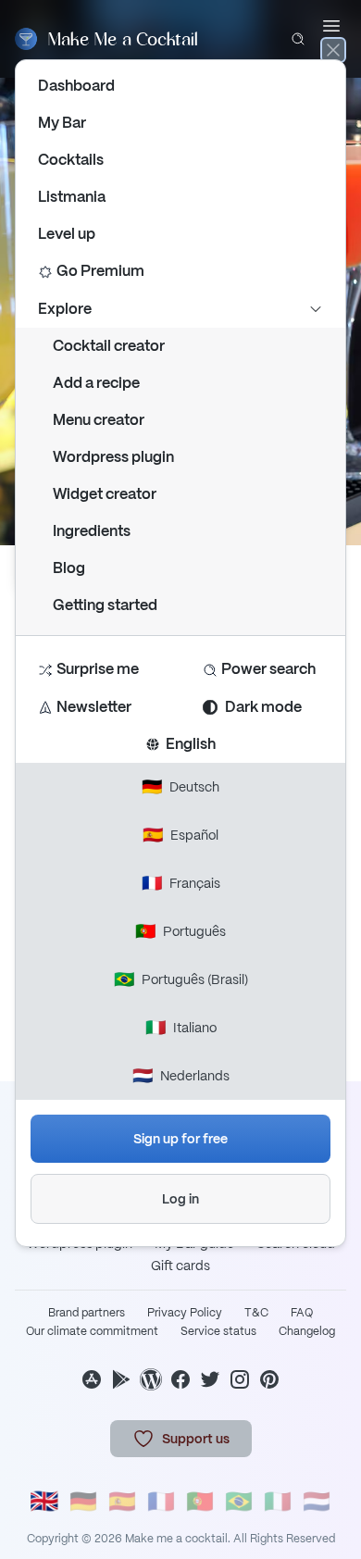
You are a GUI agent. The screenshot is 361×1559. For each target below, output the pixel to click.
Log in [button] (180, 1199)
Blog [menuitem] (69, 568)
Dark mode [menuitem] (263, 707)
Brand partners (86, 1312)
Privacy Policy (184, 1312)
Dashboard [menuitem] (76, 85)
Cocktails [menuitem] (71, 159)
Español (180, 834)
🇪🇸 (122, 1501)
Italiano (181, 1027)
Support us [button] (196, 1438)
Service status (218, 1331)
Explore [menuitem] (65, 308)
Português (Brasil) (181, 979)
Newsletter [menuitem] (93, 707)
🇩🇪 (83, 1501)
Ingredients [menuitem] (92, 531)
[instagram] (240, 1379)
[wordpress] (151, 1379)
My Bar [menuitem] (62, 122)
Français (181, 882)
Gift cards (180, 1265)
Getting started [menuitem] (105, 605)
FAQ (302, 1312)
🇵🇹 (200, 1501)
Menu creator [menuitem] (98, 420)
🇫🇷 (161, 1501)
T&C (256, 1312)
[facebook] (180, 1379)
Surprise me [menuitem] (97, 669)
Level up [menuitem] (66, 233)
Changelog (307, 1331)
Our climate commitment (92, 1331)
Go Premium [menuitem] (100, 271)
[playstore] (121, 1379)
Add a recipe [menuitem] (96, 383)
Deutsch (180, 786)
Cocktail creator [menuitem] (109, 345)
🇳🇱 (316, 1501)
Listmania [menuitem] (72, 196)
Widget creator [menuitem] (104, 494)
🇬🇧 (44, 1501)
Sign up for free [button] (180, 1138)
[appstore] (92, 1379)
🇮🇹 (278, 1501)
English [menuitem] (188, 744)
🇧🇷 (239, 1501)
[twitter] (210, 1379)
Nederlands (181, 1075)
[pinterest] (269, 1379)
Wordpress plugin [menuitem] (113, 457)
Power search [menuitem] (268, 669)
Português (180, 931)
